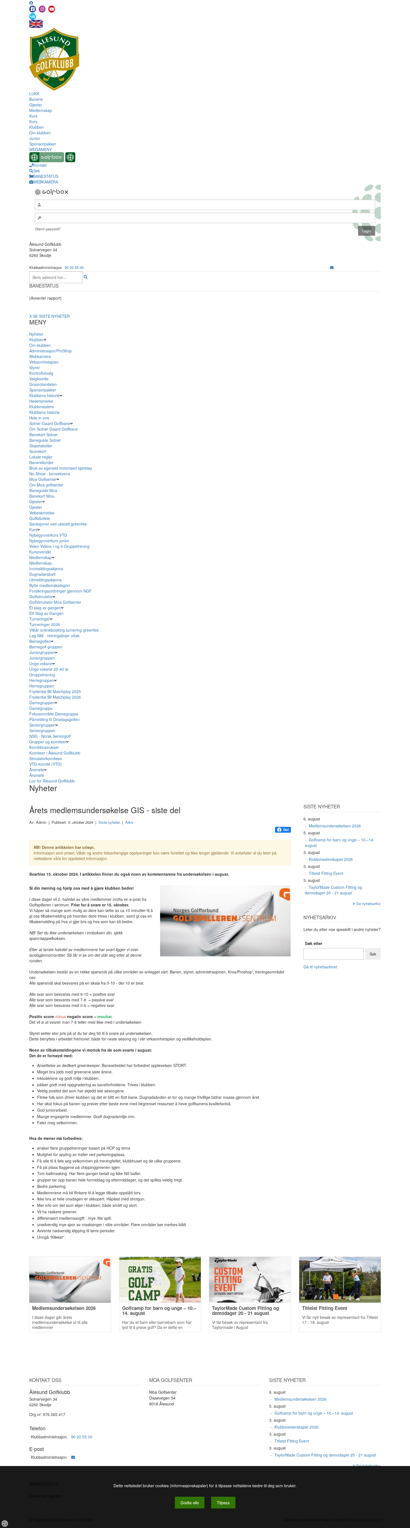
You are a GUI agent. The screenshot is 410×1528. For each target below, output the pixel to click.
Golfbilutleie (39, 518)
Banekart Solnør (43, 434)
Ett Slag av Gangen (46, 613)
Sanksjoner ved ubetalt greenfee (58, 524)
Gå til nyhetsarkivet (320, 967)
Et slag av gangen (45, 607)
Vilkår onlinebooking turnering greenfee (64, 630)
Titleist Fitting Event (326, 873)
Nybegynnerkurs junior (49, 540)
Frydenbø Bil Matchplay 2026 (55, 697)
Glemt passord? (48, 228)
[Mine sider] (31, 3)
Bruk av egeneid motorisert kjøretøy (60, 468)
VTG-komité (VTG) (45, 764)
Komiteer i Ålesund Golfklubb (54, 753)
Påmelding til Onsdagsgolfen (54, 719)
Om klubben (40, 132)
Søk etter (313, 943)
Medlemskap (40, 110)
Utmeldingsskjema (45, 579)
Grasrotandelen (43, 384)
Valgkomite (39, 378)
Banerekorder (41, 462)
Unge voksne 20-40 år (49, 669)
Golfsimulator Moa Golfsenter (55, 602)
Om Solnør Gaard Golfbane (53, 429)
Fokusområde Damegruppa (53, 714)
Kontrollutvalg (41, 373)
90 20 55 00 (74, 267)
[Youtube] (51, 9)
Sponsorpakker (42, 144)
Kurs (33, 116)
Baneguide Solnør (45, 440)
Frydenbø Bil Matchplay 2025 (55, 691)
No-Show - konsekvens (49, 473)
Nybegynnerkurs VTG (48, 535)
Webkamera (40, 356)
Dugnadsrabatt (42, 574)
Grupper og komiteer (47, 741)
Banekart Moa (41, 496)
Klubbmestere (41, 406)
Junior (34, 138)
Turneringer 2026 (44, 624)
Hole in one (39, 418)
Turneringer (39, 619)
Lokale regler (40, 457)
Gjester (35, 105)
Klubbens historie (44, 395)
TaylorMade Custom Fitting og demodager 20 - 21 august (333, 890)
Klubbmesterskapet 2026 (331, 859)
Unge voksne (40, 663)
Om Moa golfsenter (46, 485)
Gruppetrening (42, 674)
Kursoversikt (40, 552)
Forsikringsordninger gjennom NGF (60, 591)
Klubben (36, 127)
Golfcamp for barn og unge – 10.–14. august (339, 842)
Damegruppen (42, 702)
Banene (36, 99)
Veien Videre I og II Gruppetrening (59, 546)
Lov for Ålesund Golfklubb (52, 781)
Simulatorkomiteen (45, 758)
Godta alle (189, 1502)
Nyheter (36, 334)
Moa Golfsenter (43, 479)
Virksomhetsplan (44, 362)
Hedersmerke (41, 401)
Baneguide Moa (43, 490)
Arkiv (129, 822)
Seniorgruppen (42, 725)
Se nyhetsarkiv (368, 903)
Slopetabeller (40, 445)
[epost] (332, 267)
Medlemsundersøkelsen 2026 (335, 826)
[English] (36, 23)
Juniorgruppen (42, 652)
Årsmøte (36, 769)
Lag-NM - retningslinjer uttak (54, 635)
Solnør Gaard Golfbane (49, 423)
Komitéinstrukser (44, 747)
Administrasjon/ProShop (50, 351)
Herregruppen (41, 680)
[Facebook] (32, 9)
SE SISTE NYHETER (51, 316)
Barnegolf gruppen (45, 647)
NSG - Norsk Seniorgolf (50, 736)
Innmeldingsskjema (46, 568)
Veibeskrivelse (41, 512)
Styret (34, 367)
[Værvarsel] (32, 16)
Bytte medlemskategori (49, 585)
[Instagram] (42, 9)
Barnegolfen (40, 641)
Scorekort (37, 451)
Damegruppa (40, 708)
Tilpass (223, 1502)
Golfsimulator (41, 596)
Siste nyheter (109, 822)
